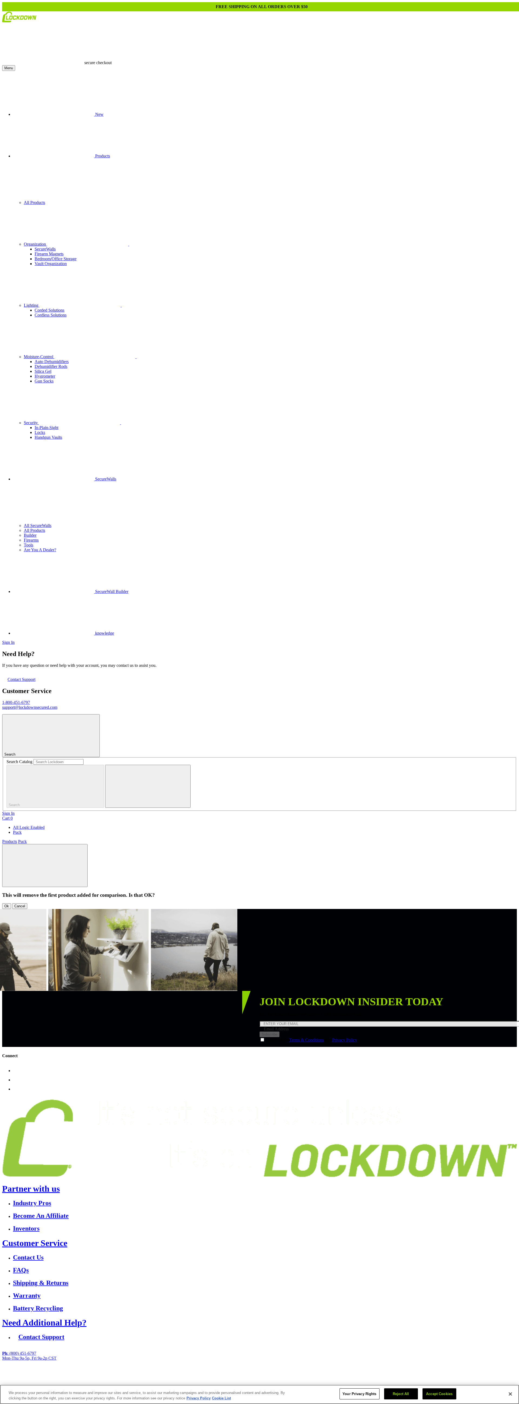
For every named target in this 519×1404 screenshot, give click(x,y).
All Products (34, 202)
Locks (40, 432)
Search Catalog (19, 761)
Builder (30, 535)
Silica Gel (43, 371)
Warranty (27, 1295)
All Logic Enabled (29, 827)
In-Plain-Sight (46, 427)
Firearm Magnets (49, 254)
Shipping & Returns (40, 1282)
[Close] (510, 1394)
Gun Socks (44, 381)
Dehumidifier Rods (51, 366)
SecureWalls (45, 249)
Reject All (401, 1394)
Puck (17, 832)
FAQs (21, 1270)
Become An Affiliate (41, 1215)
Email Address (276, 1029)
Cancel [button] (19, 906)
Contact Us (28, 1257)
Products (9, 841)
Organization (35, 244)
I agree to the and (311, 1040)
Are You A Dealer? (40, 550)
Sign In (8, 642)
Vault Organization (51, 263)
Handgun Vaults (48, 437)
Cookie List (221, 1398)
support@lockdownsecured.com (29, 707)
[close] (148, 786)
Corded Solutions (49, 310)
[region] (259, 1394)
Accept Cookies (439, 1394)
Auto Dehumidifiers (52, 361)
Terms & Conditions (306, 1040)
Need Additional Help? (44, 1322)
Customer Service (34, 1243)
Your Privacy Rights (359, 1394)
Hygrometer (45, 376)
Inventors (26, 1228)
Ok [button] (6, 906)
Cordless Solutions (50, 315)
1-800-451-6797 (16, 702)
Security (31, 422)
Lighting (31, 305)
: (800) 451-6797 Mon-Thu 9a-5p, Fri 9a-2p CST (29, 1355)
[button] (45, 865)
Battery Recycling (38, 1308)
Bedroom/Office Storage (55, 258)
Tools (28, 545)
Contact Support (21, 679)
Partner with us (31, 1189)
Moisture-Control (39, 356)
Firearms (31, 540)
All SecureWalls (37, 525)
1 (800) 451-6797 (210, 1376)
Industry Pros (32, 1203)
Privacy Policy (344, 1040)
